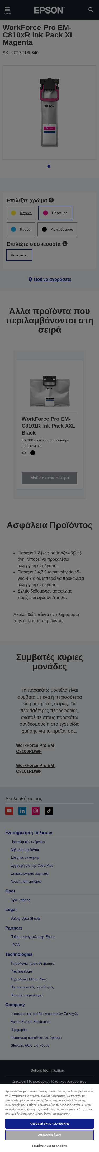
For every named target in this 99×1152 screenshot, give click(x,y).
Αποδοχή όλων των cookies (49, 1123)
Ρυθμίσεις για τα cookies (49, 1145)
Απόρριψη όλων (49, 1134)
